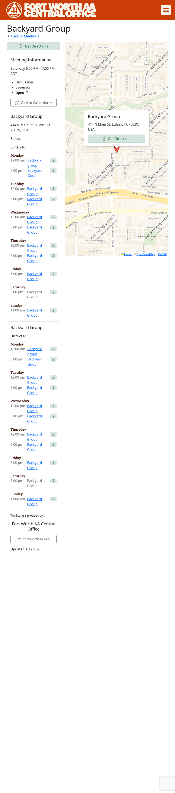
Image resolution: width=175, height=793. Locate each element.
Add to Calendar (34, 102)
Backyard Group (34, 191)
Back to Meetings (25, 36)
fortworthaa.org (36, 539)
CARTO (162, 254)
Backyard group (34, 163)
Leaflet (128, 254)
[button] (166, 10)
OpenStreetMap (146, 254)
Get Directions (36, 46)
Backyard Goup (35, 173)
